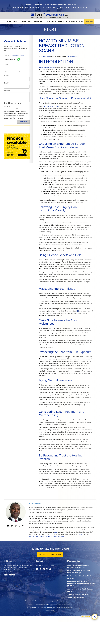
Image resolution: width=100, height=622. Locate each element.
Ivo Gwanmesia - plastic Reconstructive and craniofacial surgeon (50, 15)
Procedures (25, 21)
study (56, 532)
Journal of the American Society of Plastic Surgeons (46, 536)
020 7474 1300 (49, 565)
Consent (7, 106)
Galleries (50, 21)
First (5, 72)
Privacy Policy (50, 610)
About (15, 21)
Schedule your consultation (50, 555)
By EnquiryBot (86, 616)
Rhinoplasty (39, 21)
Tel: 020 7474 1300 (17, 55)
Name (6, 64)
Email (6, 83)
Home (9, 21)
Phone (6, 75)
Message (7, 91)
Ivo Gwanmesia (45, 56)
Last (18, 72)
